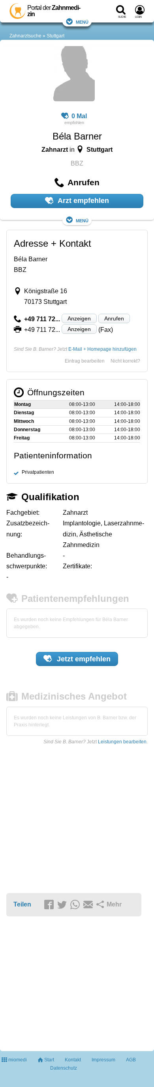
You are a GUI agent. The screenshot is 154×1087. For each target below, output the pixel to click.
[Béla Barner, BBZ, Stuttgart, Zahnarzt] (74, 75)
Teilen (22, 904)
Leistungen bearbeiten (122, 742)
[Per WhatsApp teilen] (76, 905)
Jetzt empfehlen (83, 659)
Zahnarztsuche (25, 36)
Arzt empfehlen (82, 201)
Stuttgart (55, 36)
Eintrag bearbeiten (85, 361)
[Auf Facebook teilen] (50, 905)
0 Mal (79, 116)
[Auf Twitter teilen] (63, 905)
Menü (82, 21)
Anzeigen (79, 318)
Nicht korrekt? (125, 361)
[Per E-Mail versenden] (89, 905)
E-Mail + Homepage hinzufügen (102, 349)
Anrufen (114, 318)
